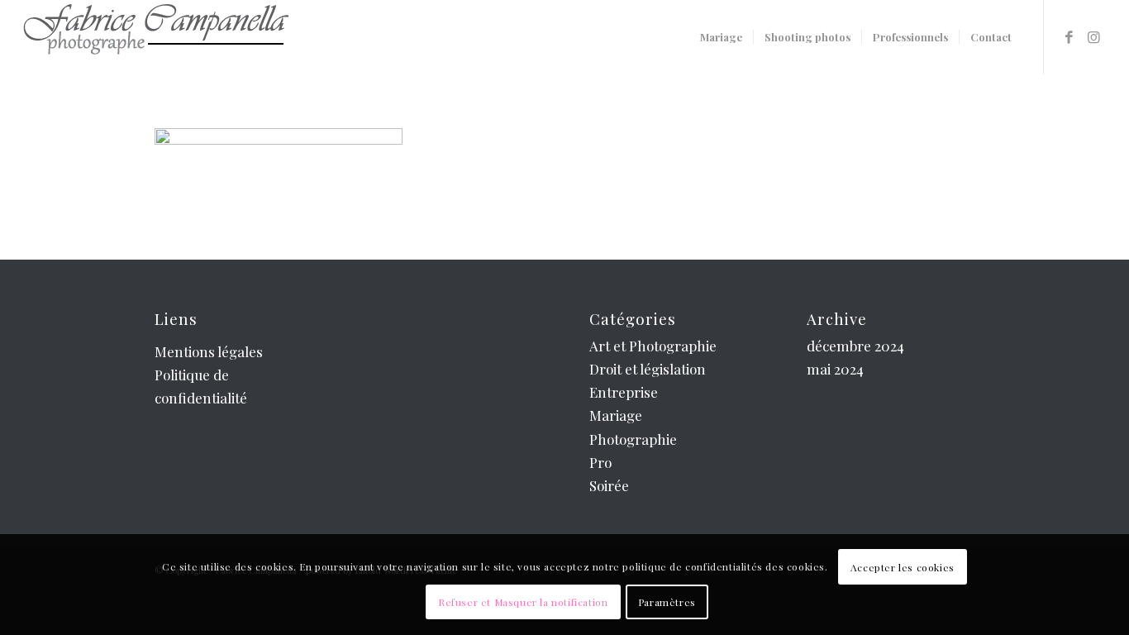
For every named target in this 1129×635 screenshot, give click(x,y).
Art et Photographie (653, 346)
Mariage (615, 415)
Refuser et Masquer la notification (522, 602)
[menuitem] (721, 37)
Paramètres (667, 602)
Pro (600, 462)
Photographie (633, 439)
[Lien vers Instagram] (1094, 36)
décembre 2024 (855, 346)
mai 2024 (835, 369)
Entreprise (623, 392)
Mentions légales (209, 351)
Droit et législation (647, 369)
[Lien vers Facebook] (1069, 36)
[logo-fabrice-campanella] (155, 37)
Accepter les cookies (902, 567)
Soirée (609, 485)
